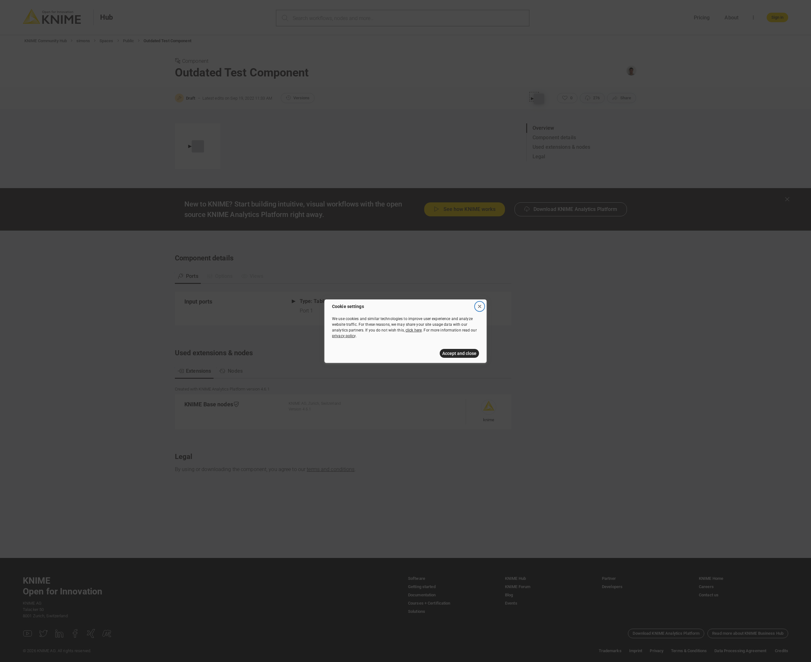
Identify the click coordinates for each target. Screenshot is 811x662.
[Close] (479, 306)
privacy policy (344, 336)
